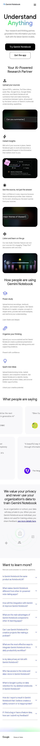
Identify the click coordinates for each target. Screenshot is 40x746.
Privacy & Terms (18, 737)
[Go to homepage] (11, 4)
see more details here (27, 521)
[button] (20, 578)
